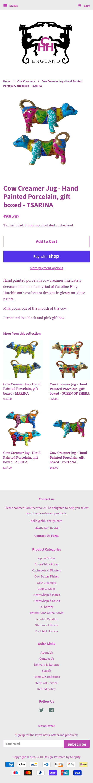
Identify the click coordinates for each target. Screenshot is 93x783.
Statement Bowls (46, 625)
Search (46, 670)
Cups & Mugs (46, 589)
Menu (13, 6)
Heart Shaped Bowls (46, 601)
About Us (46, 652)
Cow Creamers (26, 81)
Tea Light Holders (46, 631)
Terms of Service (46, 683)
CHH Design (45, 757)
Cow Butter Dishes (46, 576)
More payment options (46, 268)
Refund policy (46, 689)
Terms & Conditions (46, 677)
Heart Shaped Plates (46, 595)
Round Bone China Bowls (46, 613)
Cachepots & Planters (46, 570)
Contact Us (46, 658)
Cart (86, 6)
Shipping (31, 225)
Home (7, 81)
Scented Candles (46, 619)
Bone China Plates (47, 564)
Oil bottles (46, 607)
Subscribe (76, 744)
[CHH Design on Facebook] (51, 711)
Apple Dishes (46, 558)
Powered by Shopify (67, 757)
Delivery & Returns (46, 664)
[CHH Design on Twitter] (41, 711)
